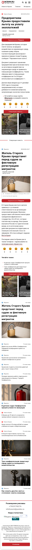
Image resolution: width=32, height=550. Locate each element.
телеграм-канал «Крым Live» (12, 244)
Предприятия (12, 31)
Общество (6, 149)
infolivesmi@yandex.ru (15, 509)
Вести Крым (6, 235)
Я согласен (16, 544)
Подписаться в (16, 40)
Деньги (4, 31)
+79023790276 (15, 506)
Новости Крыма (8, 14)
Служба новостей (8, 34)
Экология (21, 31)
